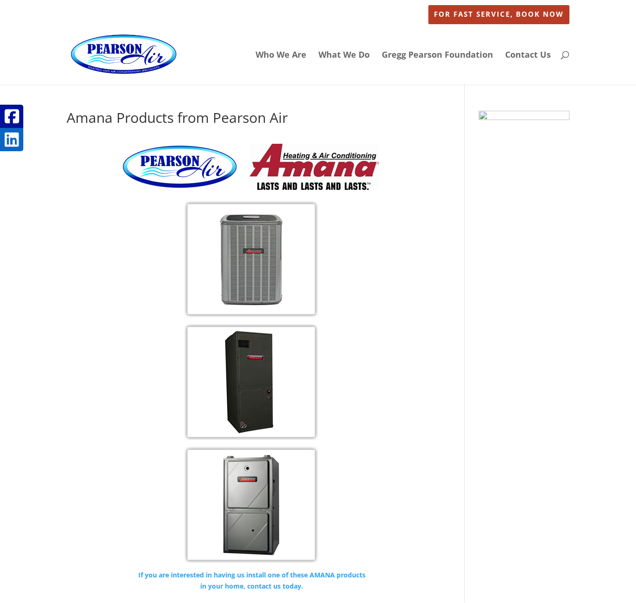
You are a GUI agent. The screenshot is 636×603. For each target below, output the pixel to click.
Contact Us (528, 55)
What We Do (344, 55)
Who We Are (281, 55)
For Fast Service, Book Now (499, 15)
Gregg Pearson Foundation (437, 55)
